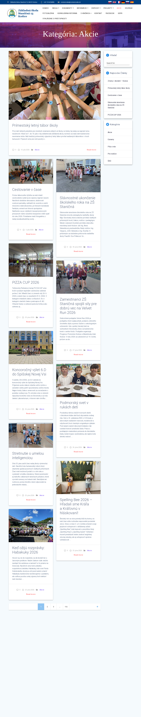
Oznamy (111, 139)
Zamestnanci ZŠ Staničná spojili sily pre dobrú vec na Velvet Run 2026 (78, 306)
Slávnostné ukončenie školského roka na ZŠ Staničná (77, 202)
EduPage (129, 8)
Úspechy (95, 8)
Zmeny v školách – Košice (118, 81)
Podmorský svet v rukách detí (74, 405)
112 (67, 607)
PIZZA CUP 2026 (25, 282)
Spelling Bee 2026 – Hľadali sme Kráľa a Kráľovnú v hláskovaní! (76, 506)
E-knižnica (85, 13)
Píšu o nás (112, 147)
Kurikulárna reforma (67, 13)
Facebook (110, 13)
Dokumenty (67, 8)
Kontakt (98, 13)
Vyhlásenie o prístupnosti (55, 18)
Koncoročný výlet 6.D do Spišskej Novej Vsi (29, 372)
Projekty (108, 8)
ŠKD (109, 161)
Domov (46, 8)
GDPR (120, 13)
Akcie (119, 8)
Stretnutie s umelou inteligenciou (28, 455)
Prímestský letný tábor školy (35, 125)
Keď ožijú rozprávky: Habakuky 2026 (28, 550)
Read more (91, 150)
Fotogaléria (48, 13)
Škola (55, 8)
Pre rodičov (112, 154)
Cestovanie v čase (26, 189)
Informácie (82, 8)
